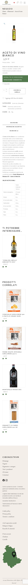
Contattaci (5, 475)
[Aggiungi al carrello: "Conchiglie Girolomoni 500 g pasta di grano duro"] (3, 321)
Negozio (4, 464)
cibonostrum (11, 108)
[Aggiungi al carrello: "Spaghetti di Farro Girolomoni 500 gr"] (3, 432)
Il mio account (6, 534)
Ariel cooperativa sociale (9, 523)
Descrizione (14, 123)
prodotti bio (18, 108)
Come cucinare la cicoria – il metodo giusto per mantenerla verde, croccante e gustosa (13, 489)
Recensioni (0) (14, 131)
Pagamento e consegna (8, 466)
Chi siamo (5, 472)
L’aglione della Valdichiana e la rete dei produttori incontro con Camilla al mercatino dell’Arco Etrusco (12, 496)
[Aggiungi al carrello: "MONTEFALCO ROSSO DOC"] (3, 394)
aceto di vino (17, 106)
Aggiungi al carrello (17, 91)
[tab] (13, 123)
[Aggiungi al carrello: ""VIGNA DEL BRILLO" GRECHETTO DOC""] (3, 266)
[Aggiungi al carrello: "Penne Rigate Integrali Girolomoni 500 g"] (3, 358)
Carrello (4, 539)
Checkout (5, 537)
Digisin (18, 580)
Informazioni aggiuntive (14, 127)
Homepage (5, 461)
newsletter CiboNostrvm (9, 501)
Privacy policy (6, 514)
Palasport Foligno (7, 526)
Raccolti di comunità (8, 529)
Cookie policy (6, 511)
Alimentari (20, 103)
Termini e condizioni (8, 517)
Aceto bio (15, 103)
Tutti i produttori (7, 469)
